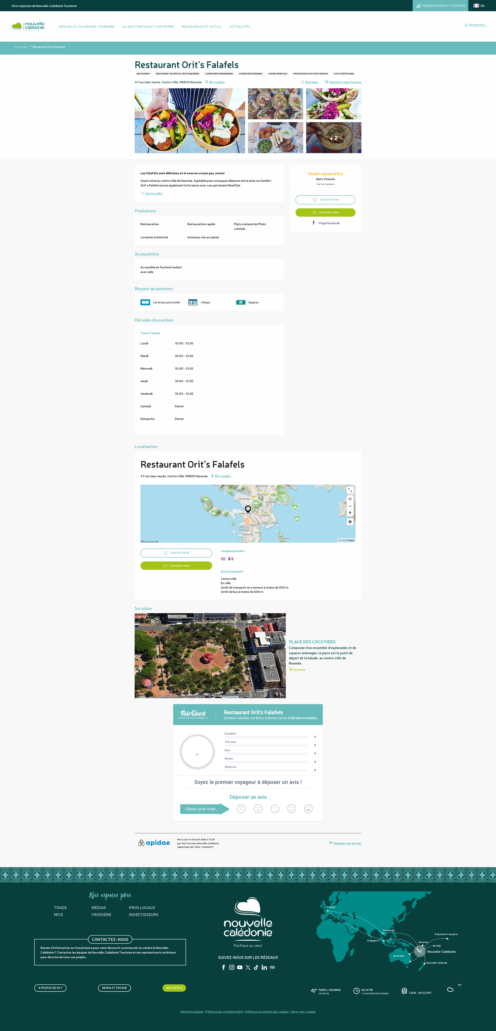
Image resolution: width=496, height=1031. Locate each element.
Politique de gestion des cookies (267, 1011)
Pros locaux (142, 907)
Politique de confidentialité (224, 1011)
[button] (478, 24)
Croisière (101, 914)
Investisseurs (143, 914)
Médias (98, 907)
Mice (58, 914)
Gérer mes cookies (303, 1011)
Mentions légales (192, 1011)
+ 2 (334, 137)
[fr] (479, 5)
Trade (60, 907)
